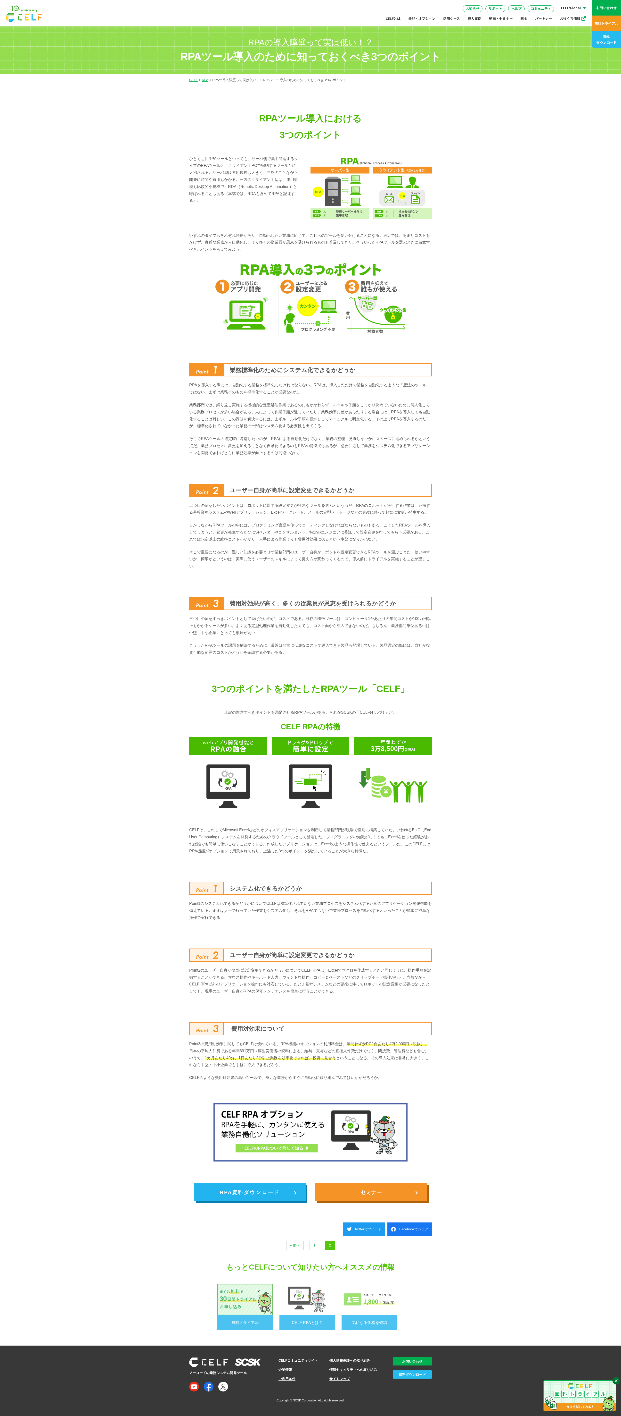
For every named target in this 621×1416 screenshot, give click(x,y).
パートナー (543, 18)
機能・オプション (421, 18)
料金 (524, 18)
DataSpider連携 (315, 3)
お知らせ (472, 8)
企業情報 (285, 1370)
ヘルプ (516, 8)
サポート (495, 8)
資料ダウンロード (606, 39)
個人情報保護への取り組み (349, 1360)
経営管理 (360, 4)
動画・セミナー (501, 18)
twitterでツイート (366, 1229)
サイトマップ (339, 1379)
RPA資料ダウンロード (250, 1192)
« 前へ (295, 1245)
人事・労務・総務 (261, 4)
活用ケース (451, 18)
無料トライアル (606, 23)
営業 (231, 4)
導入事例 (474, 18)
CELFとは (393, 18)
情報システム (299, 4)
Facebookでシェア (412, 1229)
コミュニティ (541, 8)
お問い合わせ (606, 7)
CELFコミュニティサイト (298, 1360)
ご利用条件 (286, 1379)
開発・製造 (332, 4)
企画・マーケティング (398, 4)
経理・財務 (205, 4)
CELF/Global (571, 7)
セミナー (371, 1192)
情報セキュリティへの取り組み (353, 1370)
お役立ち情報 (570, 18)
